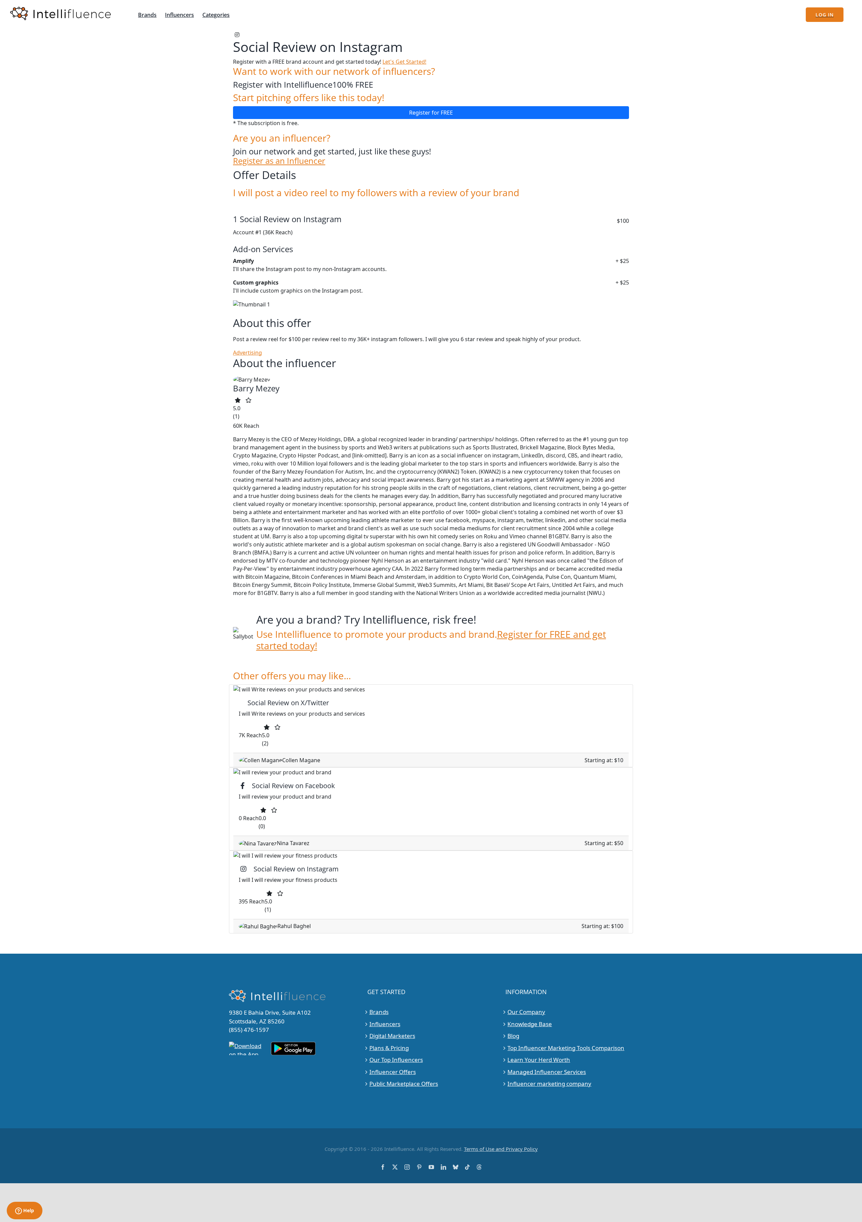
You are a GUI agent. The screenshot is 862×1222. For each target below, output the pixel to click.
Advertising (247, 352)
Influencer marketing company (549, 1083)
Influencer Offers (392, 1072)
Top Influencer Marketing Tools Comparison (565, 1048)
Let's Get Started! (404, 61)
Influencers (384, 1024)
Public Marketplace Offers (403, 1083)
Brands (379, 1012)
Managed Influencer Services (546, 1072)
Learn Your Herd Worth (538, 1060)
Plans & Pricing (389, 1048)
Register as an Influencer (279, 161)
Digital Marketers (392, 1036)
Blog (513, 1036)
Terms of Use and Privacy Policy (501, 1148)
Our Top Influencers (396, 1060)
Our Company (526, 1012)
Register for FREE (431, 112)
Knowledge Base (529, 1024)
